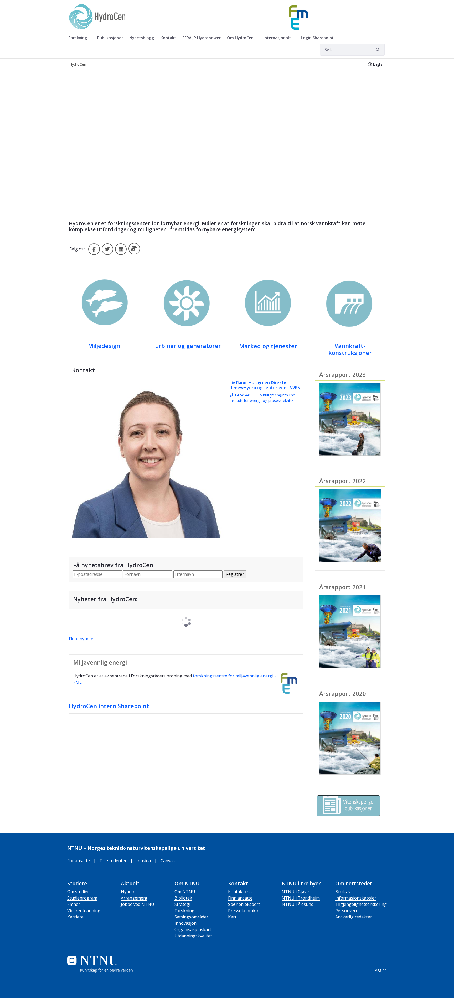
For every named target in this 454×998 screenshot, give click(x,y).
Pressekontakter (244, 910)
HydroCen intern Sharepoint (109, 706)
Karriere (75, 917)
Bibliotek (183, 898)
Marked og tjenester (268, 346)
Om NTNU (184, 892)
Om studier (78, 892)
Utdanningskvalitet (193, 936)
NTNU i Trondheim (301, 898)
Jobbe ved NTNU (137, 904)
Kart (232, 917)
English (379, 64)
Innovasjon (185, 923)
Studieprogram (82, 898)
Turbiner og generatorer (186, 345)
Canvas (168, 861)
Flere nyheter (82, 638)
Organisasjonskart (192, 929)
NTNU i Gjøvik (296, 892)
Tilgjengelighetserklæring (361, 904)
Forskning (184, 910)
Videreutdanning (83, 910)
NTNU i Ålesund (297, 904)
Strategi (182, 904)
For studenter (113, 861)
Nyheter (129, 892)
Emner (73, 904)
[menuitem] (79, 38)
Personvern (346, 910)
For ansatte (78, 861)
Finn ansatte (240, 898)
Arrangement (134, 898)
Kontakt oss (240, 892)
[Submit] (378, 49)
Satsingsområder (191, 917)
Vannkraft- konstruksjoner (350, 349)
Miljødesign (104, 345)
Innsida (143, 861)
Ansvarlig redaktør (353, 917)
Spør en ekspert (244, 904)
